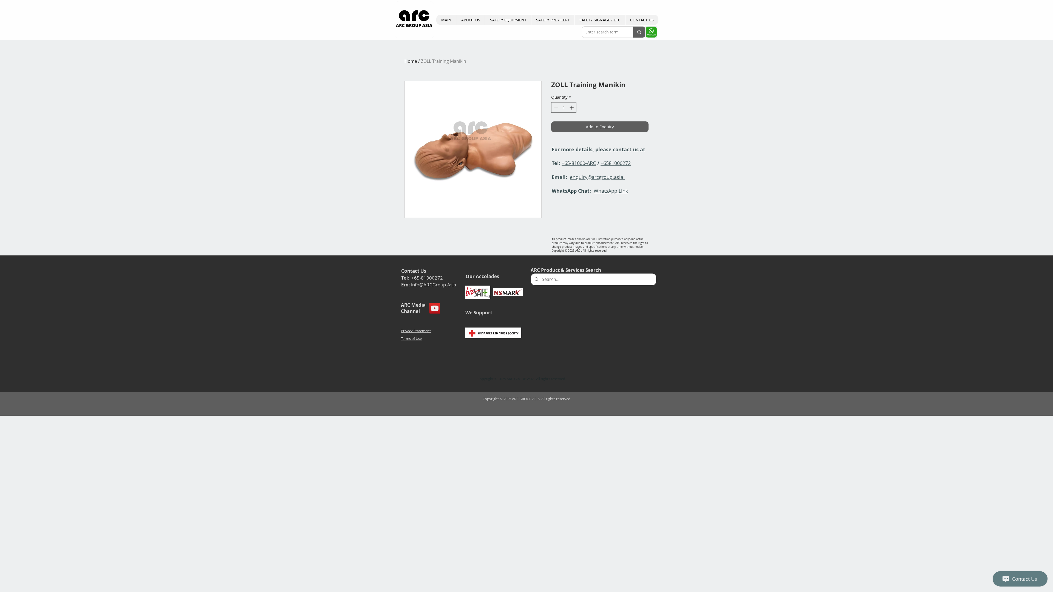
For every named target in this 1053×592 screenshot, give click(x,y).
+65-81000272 (427, 278)
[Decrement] (555, 108)
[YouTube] (434, 308)
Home (410, 61)
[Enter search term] (639, 32)
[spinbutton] (563, 108)
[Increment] (572, 108)
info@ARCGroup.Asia (433, 284)
